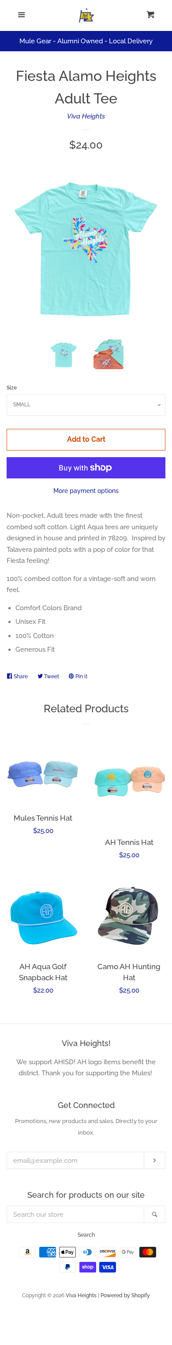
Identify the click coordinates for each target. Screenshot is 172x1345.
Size (12, 388)
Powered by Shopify (125, 1295)
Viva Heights (86, 116)
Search (86, 1235)
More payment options (86, 490)
